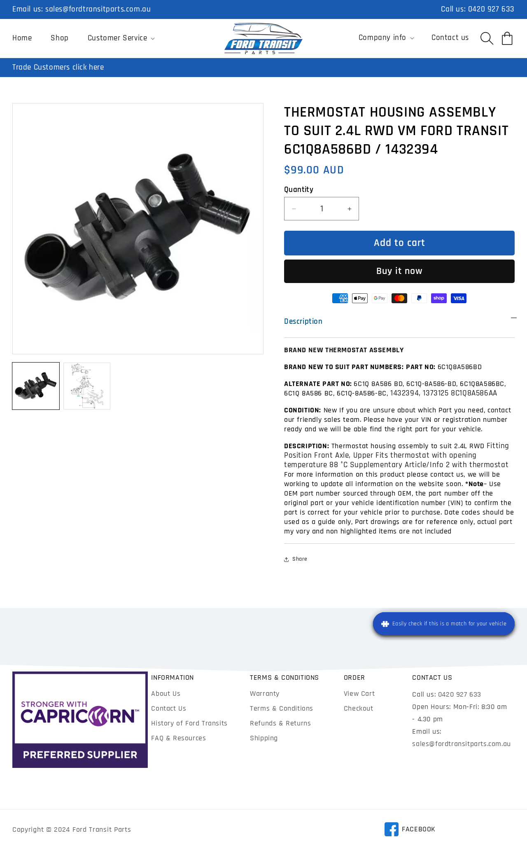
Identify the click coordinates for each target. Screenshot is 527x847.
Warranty (265, 693)
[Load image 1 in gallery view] (35, 386)
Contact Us (168, 708)
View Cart (359, 693)
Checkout (358, 708)
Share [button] (300, 559)
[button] (121, 38)
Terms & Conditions (281, 708)
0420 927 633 (491, 9)
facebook (410, 830)
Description (303, 321)
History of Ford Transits (189, 723)
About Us (165, 693)
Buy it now (399, 271)
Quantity (298, 189)
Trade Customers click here (58, 67)
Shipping (264, 738)
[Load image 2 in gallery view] (86, 386)
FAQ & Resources (178, 738)
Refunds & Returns (280, 723)
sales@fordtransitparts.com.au (98, 9)
